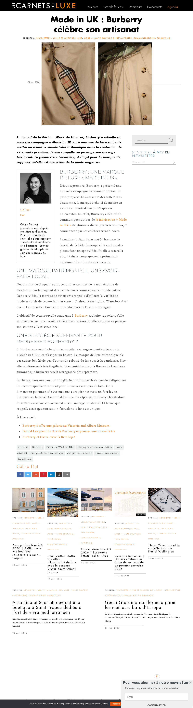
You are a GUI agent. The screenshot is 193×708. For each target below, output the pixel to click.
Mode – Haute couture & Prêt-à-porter (108, 38)
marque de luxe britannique (47, 453)
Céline (25, 209)
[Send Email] (66, 474)
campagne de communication (95, 447)
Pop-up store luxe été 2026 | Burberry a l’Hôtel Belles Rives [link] (96, 552)
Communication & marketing (152, 38)
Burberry (81, 315)
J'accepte (115, 704)
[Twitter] (27, 474)
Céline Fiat (27, 467)
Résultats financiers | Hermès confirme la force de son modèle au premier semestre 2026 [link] (130, 562)
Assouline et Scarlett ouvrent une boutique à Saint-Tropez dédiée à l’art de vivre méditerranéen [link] (47, 607)
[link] (28, 500)
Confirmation (156, 705)
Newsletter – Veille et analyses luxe (59, 38)
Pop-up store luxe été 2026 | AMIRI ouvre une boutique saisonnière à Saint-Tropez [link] (27, 551)
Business (28, 38)
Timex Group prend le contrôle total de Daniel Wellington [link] (164, 548)
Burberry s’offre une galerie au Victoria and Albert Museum (65, 425)
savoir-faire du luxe (107, 453)
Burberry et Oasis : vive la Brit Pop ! (48, 437)
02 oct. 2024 (33, 82)
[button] (155, 682)
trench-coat (25, 459)
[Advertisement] (96, 670)
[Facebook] (20, 474)
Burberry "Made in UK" (60, 447)
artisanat (23, 447)
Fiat (22, 215)
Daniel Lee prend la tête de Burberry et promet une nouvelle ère (68, 431)
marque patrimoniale (79, 453)
